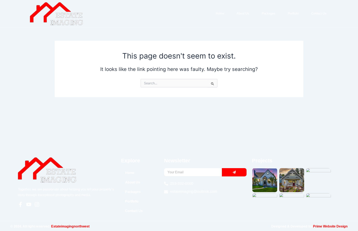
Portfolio (293, 13)
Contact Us (319, 13)
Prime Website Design (330, 226)
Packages (268, 13)
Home (220, 13)
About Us (243, 13)
